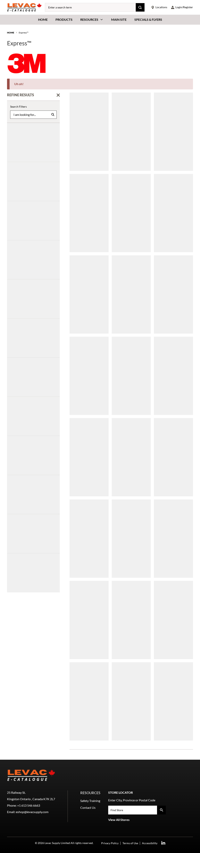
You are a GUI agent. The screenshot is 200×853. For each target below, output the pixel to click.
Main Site (119, 19)
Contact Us (88, 807)
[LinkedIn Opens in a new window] (163, 843)
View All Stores (118, 820)
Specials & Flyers (148, 19)
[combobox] (90, 7)
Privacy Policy (110, 843)
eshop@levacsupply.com (32, 812)
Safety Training (90, 801)
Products (63, 19)
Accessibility (149, 843)
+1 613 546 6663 (28, 805)
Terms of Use (130, 843)
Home (43, 19)
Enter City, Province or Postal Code (131, 800)
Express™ (24, 32)
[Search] (140, 7)
